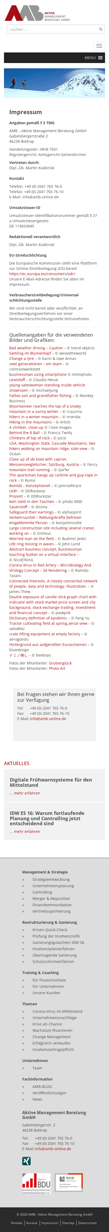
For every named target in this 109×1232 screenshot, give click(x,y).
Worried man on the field (31, 538)
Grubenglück (60, 663)
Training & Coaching (40, 972)
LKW (13, 490)
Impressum (50, 1223)
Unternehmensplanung (53, 885)
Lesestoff (17, 379)
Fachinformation (37, 1079)
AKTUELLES (16, 763)
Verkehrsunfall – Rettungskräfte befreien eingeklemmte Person (45, 520)
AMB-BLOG (42, 1086)
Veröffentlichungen (49, 1092)
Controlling (42, 892)
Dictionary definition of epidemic (38, 618)
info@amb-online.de (48, 718)
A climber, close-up (26, 427)
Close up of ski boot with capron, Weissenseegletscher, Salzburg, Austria (44, 462)
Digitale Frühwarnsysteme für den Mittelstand (51, 782)
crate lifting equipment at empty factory (45, 633)
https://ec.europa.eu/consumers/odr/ (42, 273)
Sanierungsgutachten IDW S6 (58, 942)
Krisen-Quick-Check (50, 929)
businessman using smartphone (38, 374)
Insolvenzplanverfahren (54, 948)
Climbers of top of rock (30, 437)
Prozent (16, 496)
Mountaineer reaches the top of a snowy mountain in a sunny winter (45, 409)
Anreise (32, 1223)
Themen (29, 1003)
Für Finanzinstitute (49, 980)
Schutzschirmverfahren (53, 961)
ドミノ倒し (19, 655)
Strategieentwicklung (51, 879)
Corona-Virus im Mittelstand (58, 1011)
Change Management (52, 1036)
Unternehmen (35, 1060)
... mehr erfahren (25, 793)
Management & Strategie (45, 871)
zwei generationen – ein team (35, 363)
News (37, 1099)
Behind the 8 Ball (24, 432)
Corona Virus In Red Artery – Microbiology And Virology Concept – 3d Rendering (50, 568)
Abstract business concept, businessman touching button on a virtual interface (45, 552)
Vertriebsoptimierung (52, 911)
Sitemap (68, 1223)
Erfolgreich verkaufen (52, 1043)
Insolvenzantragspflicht (53, 1049)
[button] (90, 57)
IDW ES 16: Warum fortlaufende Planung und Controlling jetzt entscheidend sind (47, 818)
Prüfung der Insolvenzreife (56, 936)
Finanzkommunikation (52, 904)
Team (37, 1067)
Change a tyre (21, 358)
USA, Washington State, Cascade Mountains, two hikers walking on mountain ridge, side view (52, 446)
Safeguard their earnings (31, 512)
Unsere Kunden (46, 992)
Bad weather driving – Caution (36, 347)
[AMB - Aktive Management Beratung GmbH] (37, 13)
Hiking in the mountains (30, 422)
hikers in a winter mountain (33, 416)
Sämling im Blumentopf (30, 353)
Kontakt (16, 1223)
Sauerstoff (18, 506)
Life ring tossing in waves (31, 543)
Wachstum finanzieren (52, 1030)
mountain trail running (29, 469)
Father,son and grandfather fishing (40, 395)
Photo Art (57, 668)
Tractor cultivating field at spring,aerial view (48, 623)
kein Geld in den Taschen (31, 501)
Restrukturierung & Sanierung (49, 922)
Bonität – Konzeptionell (29, 485)
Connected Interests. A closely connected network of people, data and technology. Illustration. (53, 583)
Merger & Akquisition (51, 898)
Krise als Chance (47, 1023)
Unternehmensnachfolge (55, 1017)
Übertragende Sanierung (55, 955)
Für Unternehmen (48, 986)
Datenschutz (87, 1223)
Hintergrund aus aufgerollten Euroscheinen (48, 644)
